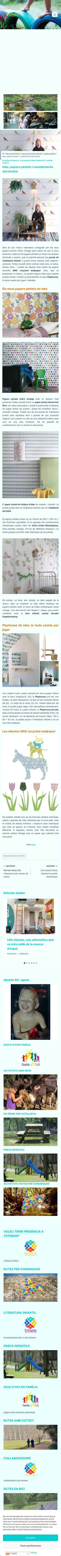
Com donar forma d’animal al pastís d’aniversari (49, 871)
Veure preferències (30, 1545)
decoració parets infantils (33, 160)
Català (13, 1553)
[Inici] (3, 153)
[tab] (24, 963)
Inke (33, 844)
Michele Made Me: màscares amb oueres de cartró (16, 871)
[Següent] (52, 929)
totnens (13, 954)
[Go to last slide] (8, 929)
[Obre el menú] (54, 14)
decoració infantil (10, 160)
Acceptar (30, 1537)
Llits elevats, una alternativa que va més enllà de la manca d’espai (30, 944)
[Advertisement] (30, 63)
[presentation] (30, 916)
